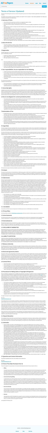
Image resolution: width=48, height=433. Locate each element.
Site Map (30, 431)
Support (44, 3)
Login (36, 3)
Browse (26, 3)
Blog (40, 3)
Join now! (32, 3)
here (41, 274)
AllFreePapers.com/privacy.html (17, 213)
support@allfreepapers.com (6, 298)
